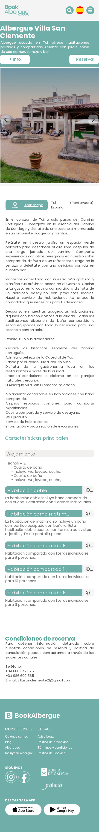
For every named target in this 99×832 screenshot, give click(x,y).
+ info (15, 59)
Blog (8, 742)
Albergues (12, 747)
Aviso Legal (46, 736)
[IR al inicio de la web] (17, 10)
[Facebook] (24, 782)
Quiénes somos (16, 736)
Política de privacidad (53, 742)
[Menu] (90, 10)
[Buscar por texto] (70, 10)
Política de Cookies (51, 753)
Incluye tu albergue (19, 753)
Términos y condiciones (55, 747)
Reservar (84, 59)
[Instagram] (11, 782)
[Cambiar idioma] (80, 10)
